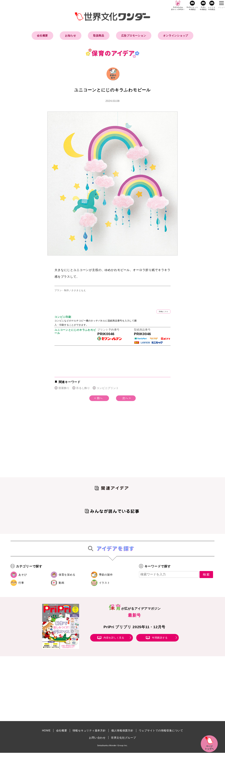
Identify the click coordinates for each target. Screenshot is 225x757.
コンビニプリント (108, 387)
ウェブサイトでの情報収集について (161, 730)
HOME (46, 730)
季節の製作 (106, 574)
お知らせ (70, 35)
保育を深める (67, 574)
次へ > (126, 398)
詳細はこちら (163, 311)
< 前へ (98, 398)
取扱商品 (98, 35)
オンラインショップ (175, 35)
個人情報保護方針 (122, 730)
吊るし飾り (83, 387)
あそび (22, 574)
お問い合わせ (97, 737)
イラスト (104, 582)
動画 (61, 582)
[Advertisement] (82, 445)
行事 (21, 582)
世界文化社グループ (123, 737)
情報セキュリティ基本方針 (89, 730)
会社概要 (42, 35)
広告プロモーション (133, 35)
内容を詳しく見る (114, 637)
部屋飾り (64, 387)
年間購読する (160, 637)
